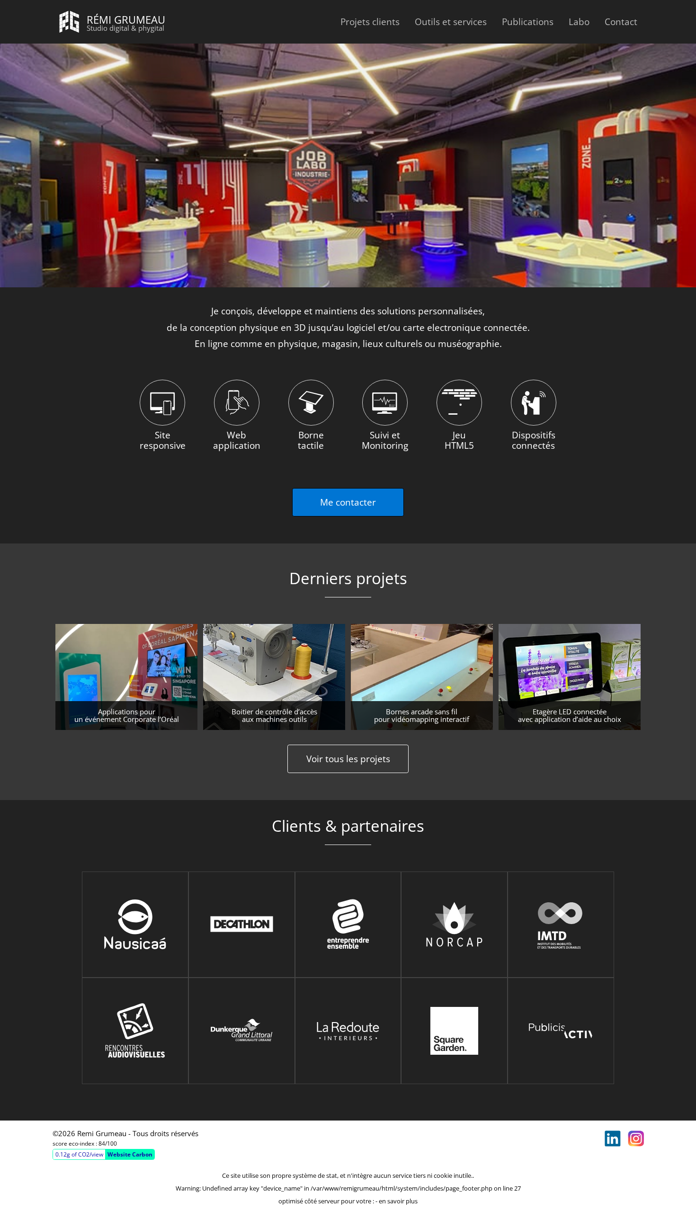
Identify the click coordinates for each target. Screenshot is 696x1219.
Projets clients (370, 21)
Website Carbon (129, 1154)
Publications (527, 21)
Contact (621, 21)
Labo (579, 21)
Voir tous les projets (348, 758)
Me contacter (348, 502)
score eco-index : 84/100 (85, 1143)
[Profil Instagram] (636, 1139)
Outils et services (451, 21)
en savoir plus (398, 1201)
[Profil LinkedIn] (613, 1139)
